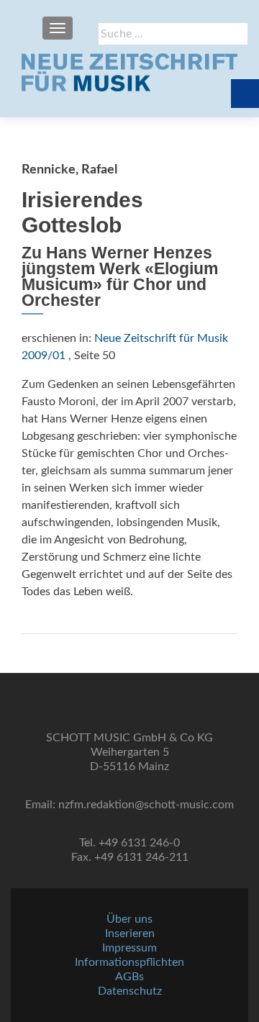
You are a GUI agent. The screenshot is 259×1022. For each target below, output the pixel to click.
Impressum (129, 948)
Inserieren (130, 933)
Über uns (129, 919)
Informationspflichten (129, 962)
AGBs (129, 976)
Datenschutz (130, 991)
